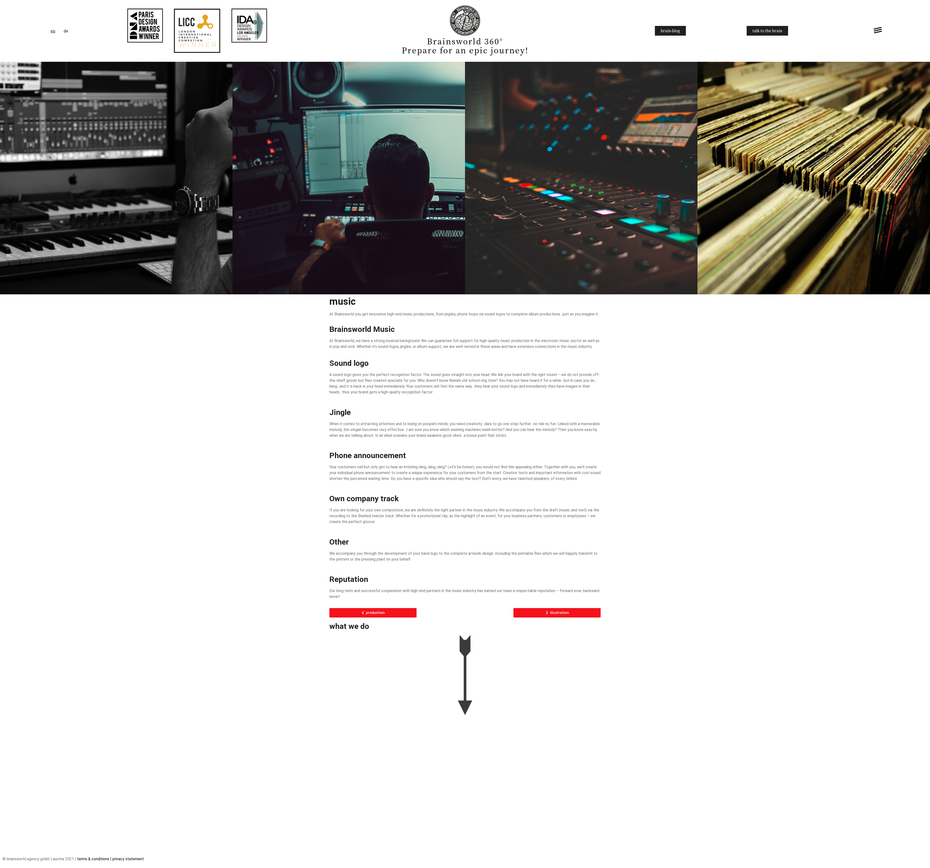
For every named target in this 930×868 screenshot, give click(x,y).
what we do (349, 626)
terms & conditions (93, 859)
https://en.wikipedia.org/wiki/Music (451, 611)
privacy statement (128, 859)
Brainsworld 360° (465, 41)
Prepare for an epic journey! (465, 49)
